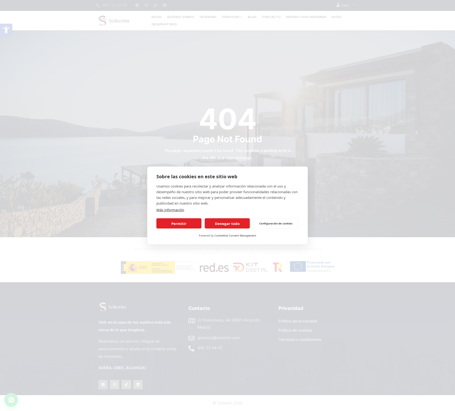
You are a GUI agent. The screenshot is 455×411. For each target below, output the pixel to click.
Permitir (179, 223)
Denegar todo (227, 223)
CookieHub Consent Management (235, 235)
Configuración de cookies (275, 223)
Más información (170, 209)
